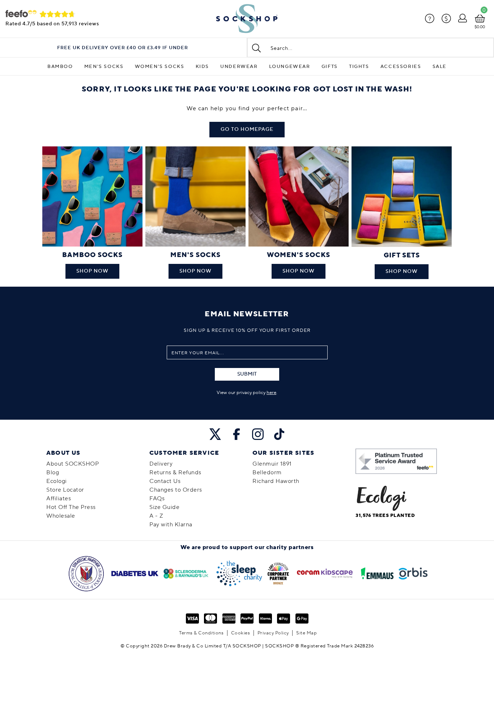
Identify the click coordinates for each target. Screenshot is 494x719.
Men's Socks (104, 66)
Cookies (240, 633)
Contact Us (164, 481)
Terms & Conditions (201, 633)
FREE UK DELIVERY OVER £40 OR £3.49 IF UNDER (122, 48)
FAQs (157, 498)
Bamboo (60, 66)
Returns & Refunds (175, 472)
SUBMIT (247, 374)
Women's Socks (159, 66)
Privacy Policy (273, 633)
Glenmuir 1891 (272, 463)
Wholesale (60, 515)
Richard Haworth (275, 481)
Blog (52, 472)
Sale (440, 66)
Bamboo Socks (92, 255)
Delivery (161, 463)
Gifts (329, 66)
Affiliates (58, 498)
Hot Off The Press (71, 507)
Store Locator (65, 489)
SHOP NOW (92, 271)
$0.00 (479, 27)
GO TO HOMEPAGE (247, 129)
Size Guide (164, 507)
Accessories (400, 66)
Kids (202, 66)
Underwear (238, 66)
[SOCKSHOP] (247, 19)
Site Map (306, 633)
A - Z (156, 515)
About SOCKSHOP (72, 463)
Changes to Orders (175, 489)
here (271, 392)
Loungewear (289, 66)
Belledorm (267, 472)
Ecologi (56, 481)
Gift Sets (402, 255)
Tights (359, 66)
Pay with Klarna (170, 524)
